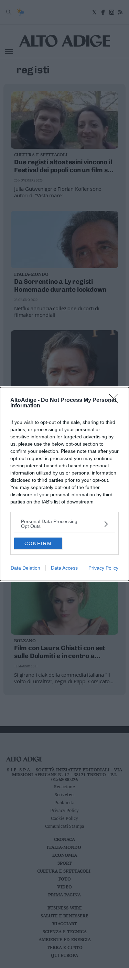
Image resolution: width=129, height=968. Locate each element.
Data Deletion (25, 568)
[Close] (115, 400)
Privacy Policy (103, 568)
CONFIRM (38, 543)
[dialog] (64, 484)
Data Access (64, 568)
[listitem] (64, 524)
